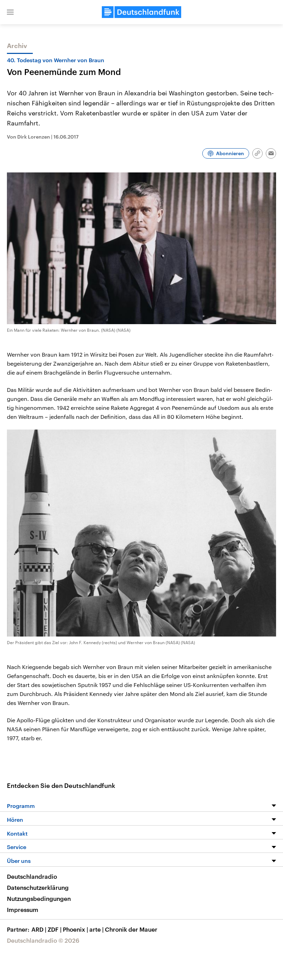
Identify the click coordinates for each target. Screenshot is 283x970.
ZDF (54, 929)
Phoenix (75, 929)
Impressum (22, 909)
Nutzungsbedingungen (39, 898)
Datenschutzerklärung (38, 887)
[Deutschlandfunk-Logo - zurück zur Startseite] (141, 12)
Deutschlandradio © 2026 (43, 940)
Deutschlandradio (32, 876)
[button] (10, 12)
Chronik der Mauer (131, 929)
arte (96, 929)
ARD (38, 929)
